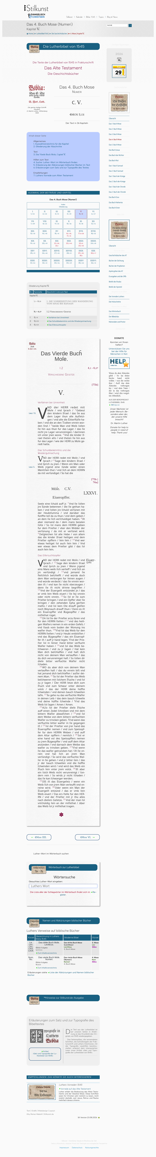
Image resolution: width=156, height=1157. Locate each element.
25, (32, 252)
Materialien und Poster (117, 322)
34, (69, 262)
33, (57, 262)
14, (44, 232)
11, (81, 222)
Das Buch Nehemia (116, 202)
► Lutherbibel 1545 (41, 33)
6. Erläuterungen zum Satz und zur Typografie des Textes (61, 167)
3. (49, 154)
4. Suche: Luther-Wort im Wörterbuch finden (55, 162)
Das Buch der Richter (116, 155)
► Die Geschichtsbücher (58, 33)
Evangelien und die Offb (117, 276)
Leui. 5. (32, 467)
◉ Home (30, 33)
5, (81, 213)
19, (32, 242)
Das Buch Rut (114, 160)
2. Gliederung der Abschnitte (47, 146)
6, (93, 213)
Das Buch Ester (114, 208)
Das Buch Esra (114, 197)
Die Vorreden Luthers (116, 296)
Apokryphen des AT (116, 271)
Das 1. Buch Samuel (116, 166)
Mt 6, (115, 405)
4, (69, 213)
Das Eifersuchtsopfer (57, 325)
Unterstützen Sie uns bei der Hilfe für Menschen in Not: (119, 351)
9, (57, 222)
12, (93, 222)
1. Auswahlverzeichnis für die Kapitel (51, 144)
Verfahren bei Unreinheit (59, 317)
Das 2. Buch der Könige (117, 181)
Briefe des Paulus (115, 281)
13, (32, 232)
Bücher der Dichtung (116, 260)
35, (81, 262)
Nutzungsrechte (92, 1148)
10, (69, 222)
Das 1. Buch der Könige (117, 176)
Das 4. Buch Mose (115, 139)
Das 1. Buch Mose (115, 124)
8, (45, 222)
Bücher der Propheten (117, 266)
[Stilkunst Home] (36, 18)
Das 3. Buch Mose (115, 134)
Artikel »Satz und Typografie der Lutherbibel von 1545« (45, 1053)
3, (57, 213)
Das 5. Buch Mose (115, 145)
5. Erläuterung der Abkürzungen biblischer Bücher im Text (61, 165)
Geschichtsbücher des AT (118, 255)
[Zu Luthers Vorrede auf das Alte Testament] (42, 1099)
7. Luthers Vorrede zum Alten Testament (53, 175)
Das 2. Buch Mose (115, 129)
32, (45, 262)
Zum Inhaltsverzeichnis (47, 953)
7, (33, 222)
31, (32, 262)
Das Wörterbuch (115, 311)
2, (45, 213)
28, (69, 252)
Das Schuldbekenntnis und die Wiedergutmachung (70, 321)
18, (93, 232)
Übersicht (112, 118)
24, (93, 242)
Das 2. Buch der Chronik (117, 192)
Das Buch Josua (114, 150)
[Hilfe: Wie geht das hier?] (63, 901)
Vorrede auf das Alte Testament (76, 1089)
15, (57, 232)
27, (57, 252)
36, (93, 262)
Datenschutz (77, 1148)
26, (45, 252)
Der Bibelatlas (114, 316)
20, (44, 242)
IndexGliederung (63, 205)
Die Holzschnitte (115, 302)
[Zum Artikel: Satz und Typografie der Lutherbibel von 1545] (45, 1044)
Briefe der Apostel (115, 287)
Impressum (64, 1148)
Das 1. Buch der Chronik (117, 187)
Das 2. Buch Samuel (116, 171)
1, (33, 213)
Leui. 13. (32, 413)
